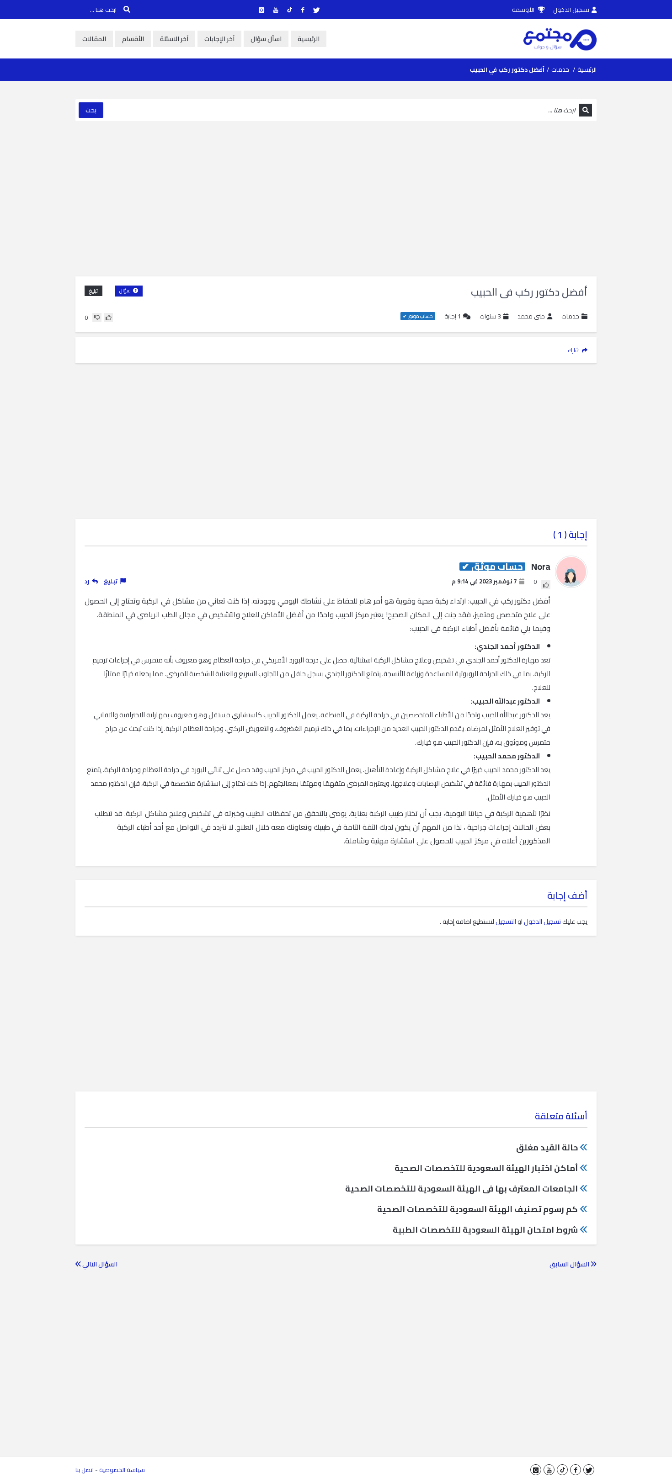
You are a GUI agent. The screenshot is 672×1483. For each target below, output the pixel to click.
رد (87, 581)
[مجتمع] (560, 39)
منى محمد (531, 316)
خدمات (560, 69)
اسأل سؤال (266, 39)
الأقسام (133, 39)
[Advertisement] (336, 199)
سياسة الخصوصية (122, 1469)
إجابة (452, 316)
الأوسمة (524, 9)
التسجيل (506, 921)
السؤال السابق (570, 1264)
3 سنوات (490, 316)
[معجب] (108, 317)
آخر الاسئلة (174, 39)
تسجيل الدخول (571, 9)
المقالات (94, 39)
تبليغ (93, 291)
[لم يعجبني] (96, 317)
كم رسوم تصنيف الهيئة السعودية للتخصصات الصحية (477, 1209)
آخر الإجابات (219, 39)
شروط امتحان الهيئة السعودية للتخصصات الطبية (485, 1229)
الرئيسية (309, 39)
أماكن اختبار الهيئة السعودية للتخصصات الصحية (486, 1168)
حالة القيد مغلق (547, 1147)
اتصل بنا (84, 1469)
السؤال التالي (99, 1264)
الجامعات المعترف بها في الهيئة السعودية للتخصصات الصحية (461, 1188)
